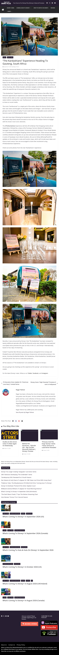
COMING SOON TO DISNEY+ (23, 8)
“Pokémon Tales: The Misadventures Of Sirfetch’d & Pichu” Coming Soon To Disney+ (26, 483)
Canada (4, 530)
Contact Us (11, 645)
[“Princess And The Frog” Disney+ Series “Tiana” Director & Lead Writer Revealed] (49, 431)
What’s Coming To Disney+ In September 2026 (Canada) (25, 533)
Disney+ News (10, 57)
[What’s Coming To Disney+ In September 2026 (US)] (6, 506)
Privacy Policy (21, 645)
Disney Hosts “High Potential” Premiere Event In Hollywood (43, 383)
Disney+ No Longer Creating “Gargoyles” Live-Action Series (18, 472)
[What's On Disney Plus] (3, 9)
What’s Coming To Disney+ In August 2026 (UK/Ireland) (25, 583)
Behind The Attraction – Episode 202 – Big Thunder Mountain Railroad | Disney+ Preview (29, 447)
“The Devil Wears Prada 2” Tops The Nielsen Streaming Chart (19, 494)
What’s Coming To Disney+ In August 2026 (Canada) (24, 600)
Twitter (30, 373)
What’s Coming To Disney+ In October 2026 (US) (22, 567)
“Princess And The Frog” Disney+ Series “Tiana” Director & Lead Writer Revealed (49, 444)
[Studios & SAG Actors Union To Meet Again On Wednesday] (10, 431)
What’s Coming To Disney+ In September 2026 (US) (23, 516)
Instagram (45, 373)
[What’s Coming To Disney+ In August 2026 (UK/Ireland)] (6, 573)
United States (29, 513)
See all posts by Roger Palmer (25, 412)
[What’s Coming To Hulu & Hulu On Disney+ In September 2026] (6, 539)
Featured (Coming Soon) (15, 513)
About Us (4, 645)
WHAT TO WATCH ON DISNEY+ (41, 8)
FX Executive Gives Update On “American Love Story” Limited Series (15, 383)
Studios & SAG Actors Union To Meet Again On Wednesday (10, 444)
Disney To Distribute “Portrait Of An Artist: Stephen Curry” (18, 486)
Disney (4, 57)
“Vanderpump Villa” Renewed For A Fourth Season (16, 477)
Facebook (35, 373)
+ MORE (9, 11)
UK (31, 580)
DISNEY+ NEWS (10, 8)
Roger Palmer (16, 66)
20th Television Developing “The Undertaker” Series (16, 474)
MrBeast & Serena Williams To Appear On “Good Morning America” (21, 489)
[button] (30, 8)
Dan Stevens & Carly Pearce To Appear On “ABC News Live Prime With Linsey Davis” (26, 480)
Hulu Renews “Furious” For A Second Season (14, 497)
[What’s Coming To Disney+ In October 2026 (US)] (6, 556)
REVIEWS (53, 8)
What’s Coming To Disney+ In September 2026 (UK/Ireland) (19, 491)
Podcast (23, 513)
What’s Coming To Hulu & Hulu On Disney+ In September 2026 (28, 550)
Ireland (23, 580)
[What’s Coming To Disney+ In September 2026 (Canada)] (6, 522)
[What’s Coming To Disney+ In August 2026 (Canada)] (6, 589)
